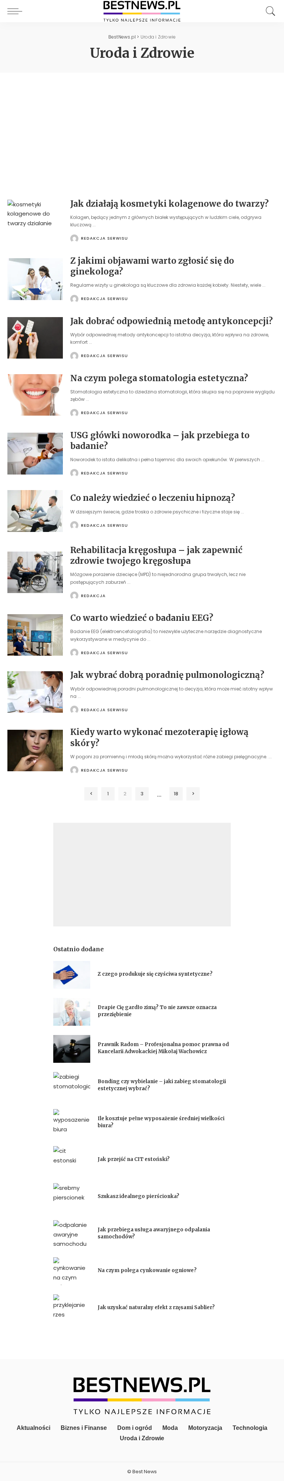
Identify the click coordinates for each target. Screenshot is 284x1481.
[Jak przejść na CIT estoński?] (71, 1160)
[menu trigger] (16, 11)
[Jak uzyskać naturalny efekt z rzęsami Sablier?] (71, 1308)
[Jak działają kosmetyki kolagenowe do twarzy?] (35, 221)
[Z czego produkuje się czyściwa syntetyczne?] (71, 975)
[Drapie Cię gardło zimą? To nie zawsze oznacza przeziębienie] (71, 1012)
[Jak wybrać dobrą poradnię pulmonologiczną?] (35, 692)
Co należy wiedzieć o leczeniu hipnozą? (152, 498)
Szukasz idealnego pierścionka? (139, 1196)
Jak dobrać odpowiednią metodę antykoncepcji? (171, 321)
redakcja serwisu (104, 238)
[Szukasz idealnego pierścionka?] (71, 1197)
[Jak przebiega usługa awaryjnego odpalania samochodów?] (71, 1234)
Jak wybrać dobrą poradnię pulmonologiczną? (167, 675)
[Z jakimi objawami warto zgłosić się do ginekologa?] (35, 279)
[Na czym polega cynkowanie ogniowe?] (71, 1271)
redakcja (93, 596)
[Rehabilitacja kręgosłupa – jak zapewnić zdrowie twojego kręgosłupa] (35, 572)
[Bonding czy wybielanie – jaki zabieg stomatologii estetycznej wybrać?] (71, 1086)
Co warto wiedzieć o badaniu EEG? (141, 618)
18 (176, 793)
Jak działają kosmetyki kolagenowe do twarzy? (169, 204)
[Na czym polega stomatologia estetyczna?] (35, 395)
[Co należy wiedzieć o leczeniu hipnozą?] (35, 511)
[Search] (269, 11)
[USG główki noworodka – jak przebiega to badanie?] (35, 454)
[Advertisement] (142, 128)
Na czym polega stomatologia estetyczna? (159, 378)
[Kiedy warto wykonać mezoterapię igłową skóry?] (35, 751)
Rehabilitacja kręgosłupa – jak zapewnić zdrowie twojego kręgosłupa (156, 555)
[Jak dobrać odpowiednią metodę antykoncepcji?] (35, 338)
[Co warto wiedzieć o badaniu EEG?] (35, 635)
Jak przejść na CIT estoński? (134, 1159)
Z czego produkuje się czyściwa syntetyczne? (155, 974)
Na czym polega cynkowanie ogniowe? (147, 1270)
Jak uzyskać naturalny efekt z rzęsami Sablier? (156, 1307)
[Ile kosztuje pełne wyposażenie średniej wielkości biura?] (71, 1123)
